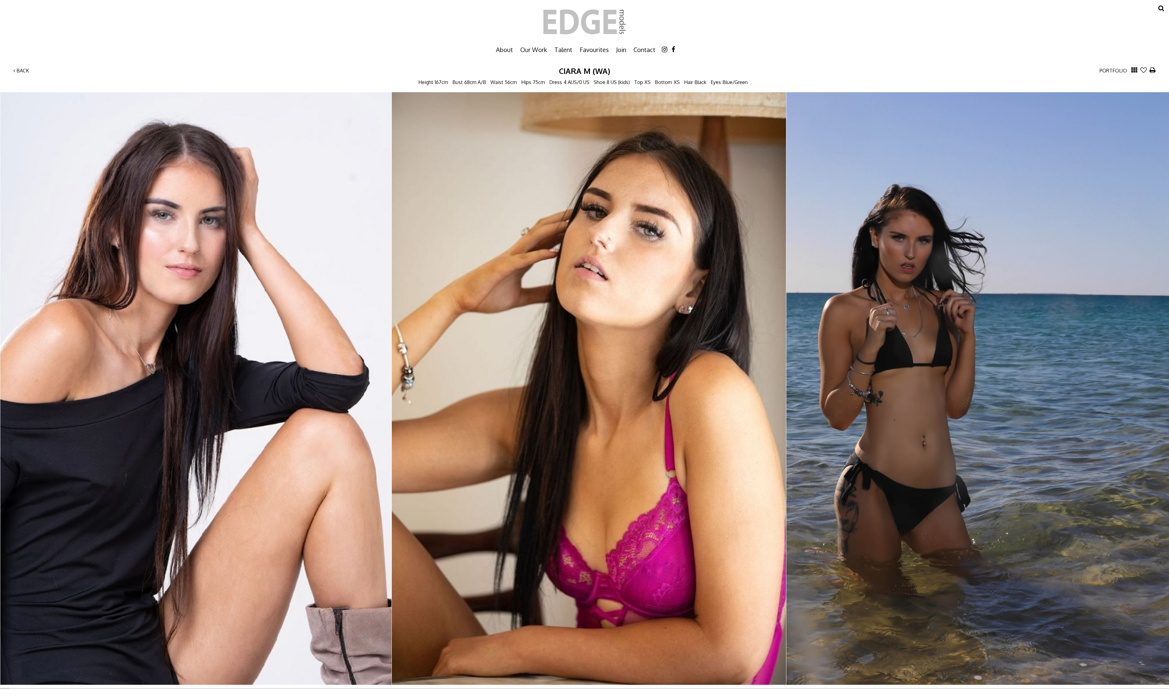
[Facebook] (673, 49)
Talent (563, 50)
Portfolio (1113, 71)
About (504, 50)
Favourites (594, 50)
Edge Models (584, 22)
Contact (644, 50)
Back (22, 71)
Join (621, 50)
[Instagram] (664, 49)
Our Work (533, 50)
